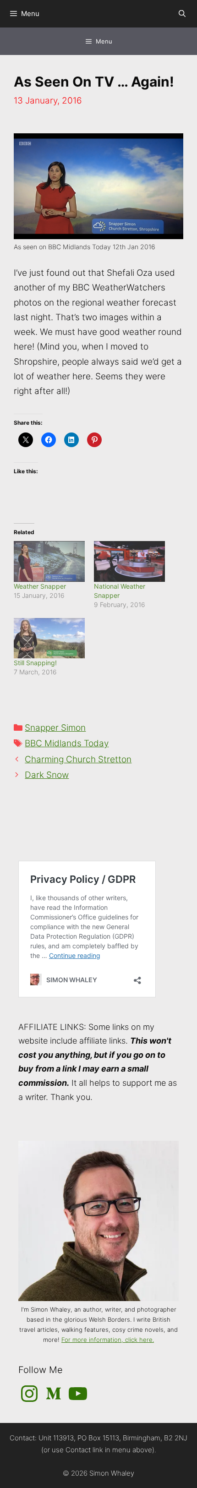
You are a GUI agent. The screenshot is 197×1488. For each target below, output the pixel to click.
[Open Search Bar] (182, 13)
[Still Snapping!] (49, 638)
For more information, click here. (107, 1339)
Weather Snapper (40, 586)
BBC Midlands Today (67, 743)
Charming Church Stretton (78, 759)
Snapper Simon (55, 727)
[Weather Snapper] (49, 561)
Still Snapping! (35, 663)
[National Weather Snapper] (129, 561)
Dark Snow (47, 775)
